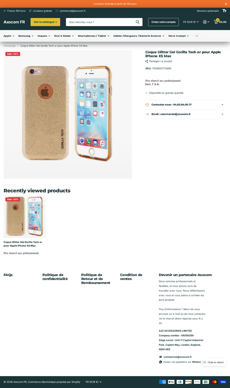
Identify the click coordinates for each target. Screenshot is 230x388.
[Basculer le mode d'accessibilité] (224, 10)
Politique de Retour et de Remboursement (95, 279)
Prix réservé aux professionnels (163, 80)
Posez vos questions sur (184, 361)
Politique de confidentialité (55, 277)
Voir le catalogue (44, 21)
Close (226, 4)
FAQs (8, 275)
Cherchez (137, 22)
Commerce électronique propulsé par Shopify (54, 381)
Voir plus (197, 36)
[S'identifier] (206, 22)
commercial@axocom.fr (178, 356)
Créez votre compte (163, 21)
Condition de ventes (131, 277)
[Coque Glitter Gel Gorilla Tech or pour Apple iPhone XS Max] (25, 217)
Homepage (10, 45)
